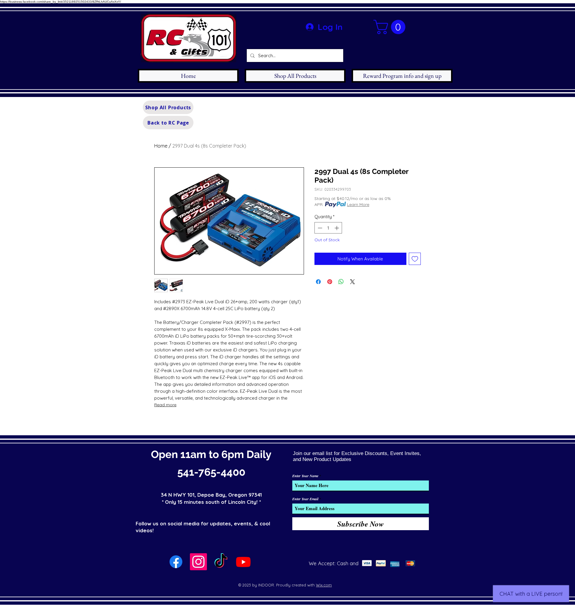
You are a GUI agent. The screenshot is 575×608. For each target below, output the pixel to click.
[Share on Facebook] (318, 281)
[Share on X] (352, 281)
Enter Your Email (305, 499)
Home (160, 146)
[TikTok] (220, 561)
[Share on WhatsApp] (341, 281)
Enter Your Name (305, 476)
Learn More (358, 204)
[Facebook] (175, 561)
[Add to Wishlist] (415, 259)
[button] (391, 27)
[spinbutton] (328, 228)
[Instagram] (198, 561)
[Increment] (337, 228)
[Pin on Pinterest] (329, 281)
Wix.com (324, 585)
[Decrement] (319, 228)
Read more (165, 404)
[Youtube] (243, 561)
